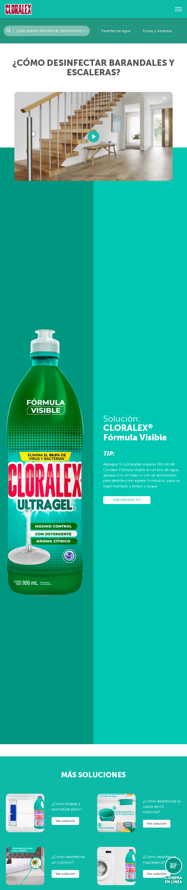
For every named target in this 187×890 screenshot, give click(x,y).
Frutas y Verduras (157, 31)
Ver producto (126, 500)
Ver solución (65, 821)
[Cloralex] (18, 9)
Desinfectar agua (115, 31)
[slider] (63, 174)
